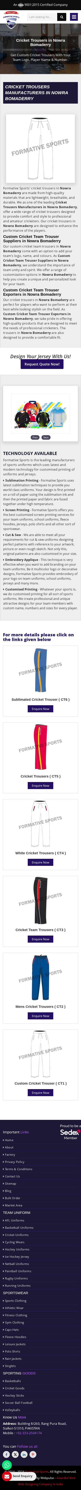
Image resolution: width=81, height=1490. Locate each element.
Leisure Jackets (15, 1344)
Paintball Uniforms (17, 1271)
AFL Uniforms (14, 1220)
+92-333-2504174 (29, 1433)
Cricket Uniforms (16, 1235)
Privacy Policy (14, 1162)
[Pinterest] (32, 1454)
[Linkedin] (24, 1454)
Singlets (10, 1366)
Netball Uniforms (16, 1264)
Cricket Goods (14, 1388)
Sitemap (10, 1183)
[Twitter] (15, 1454)
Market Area (13, 1205)
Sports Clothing (15, 1301)
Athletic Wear (14, 1308)
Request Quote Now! (42, 364)
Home (8, 1140)
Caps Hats (11, 1330)
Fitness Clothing (15, 1315)
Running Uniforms (17, 1285)
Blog (7, 1191)
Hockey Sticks (14, 1395)
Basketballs (12, 1381)
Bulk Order (12, 1198)
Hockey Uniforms (16, 1249)
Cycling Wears (14, 1242)
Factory (9, 1154)
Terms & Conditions (18, 1169)
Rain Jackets (12, 1359)
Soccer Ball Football (18, 1403)
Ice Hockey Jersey (16, 1257)
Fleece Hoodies (15, 1337)
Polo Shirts (12, 1351)
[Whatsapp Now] (7, 1465)
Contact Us (12, 1176)
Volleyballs (12, 1410)
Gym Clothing (14, 1322)
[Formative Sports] (11, 20)
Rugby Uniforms (16, 1278)
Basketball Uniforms (18, 1228)
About (8, 1147)
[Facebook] (6, 1454)
